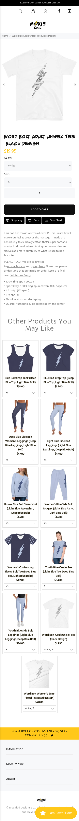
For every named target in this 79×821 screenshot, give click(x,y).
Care (36, 220)
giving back (38, 266)
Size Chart (56, 220)
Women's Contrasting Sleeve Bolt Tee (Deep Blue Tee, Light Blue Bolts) (20, 571)
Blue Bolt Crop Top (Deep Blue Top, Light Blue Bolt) (59, 380)
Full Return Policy (20, 275)
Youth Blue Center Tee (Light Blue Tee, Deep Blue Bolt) (58, 571)
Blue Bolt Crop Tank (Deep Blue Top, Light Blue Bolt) (20, 380)
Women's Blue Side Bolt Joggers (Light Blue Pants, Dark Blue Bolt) (58, 508)
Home (5, 36)
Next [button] (75, 84)
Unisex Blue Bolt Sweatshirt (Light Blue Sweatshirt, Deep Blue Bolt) (20, 508)
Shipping (16, 220)
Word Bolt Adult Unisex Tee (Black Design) (58, 637)
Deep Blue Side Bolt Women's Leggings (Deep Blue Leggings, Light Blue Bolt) (20, 443)
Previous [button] (4, 84)
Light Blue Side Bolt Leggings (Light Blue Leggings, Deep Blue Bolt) (58, 445)
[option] (39, 84)
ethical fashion (16, 266)
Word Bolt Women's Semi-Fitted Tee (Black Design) (39, 695)
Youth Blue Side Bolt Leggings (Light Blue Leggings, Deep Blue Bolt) (20, 635)
